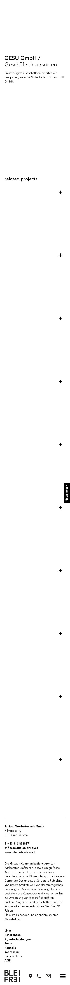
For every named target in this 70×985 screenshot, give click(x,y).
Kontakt (10, 947)
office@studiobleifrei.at (21, 848)
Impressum (12, 952)
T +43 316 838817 (16, 843)
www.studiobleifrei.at (19, 852)
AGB (7, 960)
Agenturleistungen (17, 939)
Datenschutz (13, 956)
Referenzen (12, 935)
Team (8, 943)
